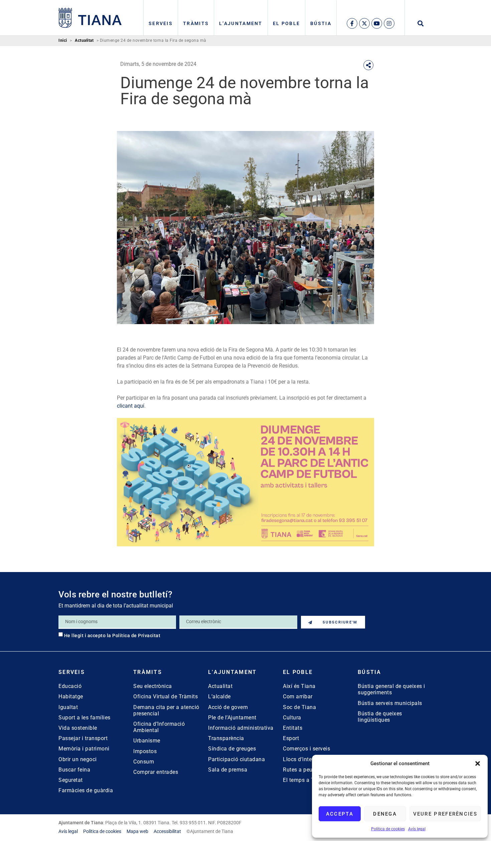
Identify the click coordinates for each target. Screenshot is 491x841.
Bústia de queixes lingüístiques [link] (380, 716)
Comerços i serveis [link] (306, 748)
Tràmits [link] (196, 23)
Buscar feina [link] (74, 769)
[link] (90, 17)
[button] (477, 763)
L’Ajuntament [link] (241, 23)
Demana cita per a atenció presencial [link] (166, 710)
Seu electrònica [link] (152, 686)
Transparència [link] (226, 738)
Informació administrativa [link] (241, 728)
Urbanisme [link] (146, 740)
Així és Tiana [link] (299, 686)
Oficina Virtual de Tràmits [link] (165, 696)
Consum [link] (143, 761)
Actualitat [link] (84, 40)
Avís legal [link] (417, 829)
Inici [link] (62, 40)
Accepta (339, 814)
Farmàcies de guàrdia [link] (85, 790)
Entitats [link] (292, 728)
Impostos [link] (145, 751)
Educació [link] (69, 686)
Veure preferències (445, 814)
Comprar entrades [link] (155, 772)
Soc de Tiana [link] (299, 707)
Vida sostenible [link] (77, 728)
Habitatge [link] (70, 696)
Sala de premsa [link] (227, 769)
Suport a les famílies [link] (84, 717)
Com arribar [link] (298, 696)
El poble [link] (286, 23)
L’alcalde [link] (219, 696)
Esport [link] (291, 738)
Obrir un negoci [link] (77, 759)
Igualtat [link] (68, 707)
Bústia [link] (320, 23)
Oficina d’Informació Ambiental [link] (159, 727)
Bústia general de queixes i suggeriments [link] (391, 689)
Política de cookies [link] (388, 829)
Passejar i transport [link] (83, 738)
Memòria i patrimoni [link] (84, 748)
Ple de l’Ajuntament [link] (232, 717)
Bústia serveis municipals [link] (390, 703)
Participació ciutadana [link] (236, 759)
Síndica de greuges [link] (232, 748)
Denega (385, 814)
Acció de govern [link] (228, 707)
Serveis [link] (161, 23)
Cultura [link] (292, 717)
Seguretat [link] (70, 780)
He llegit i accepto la (112, 635)
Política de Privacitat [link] (136, 635)
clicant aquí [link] (130, 406)
